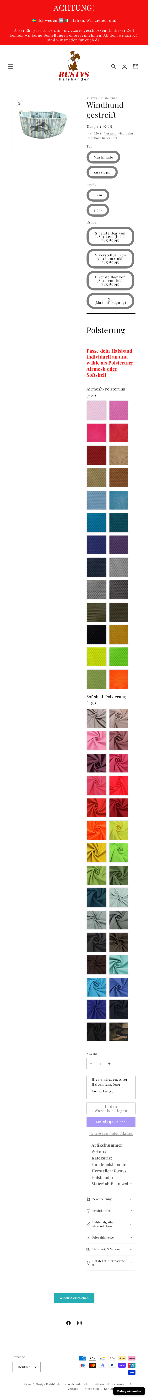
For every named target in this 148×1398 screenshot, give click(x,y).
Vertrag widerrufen (129, 1391)
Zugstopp (102, 172)
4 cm (98, 195)
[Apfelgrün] (97, 679)
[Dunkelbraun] (97, 965)
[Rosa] (97, 410)
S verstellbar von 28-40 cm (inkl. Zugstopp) (110, 236)
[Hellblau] (97, 500)
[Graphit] (119, 590)
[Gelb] (97, 853)
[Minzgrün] (119, 898)
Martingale (103, 157)
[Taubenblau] (119, 987)
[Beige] (97, 478)
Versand (110, 133)
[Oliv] (97, 612)
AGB (132, 1384)
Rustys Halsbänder (49, 1384)
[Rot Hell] (119, 433)
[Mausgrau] (119, 920)
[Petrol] (119, 523)
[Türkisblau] (119, 500)
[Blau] (97, 545)
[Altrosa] (119, 741)
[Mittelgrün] (119, 875)
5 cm (98, 210)
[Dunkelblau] (97, 567)
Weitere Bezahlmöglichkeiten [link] (111, 1133)
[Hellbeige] (119, 455)
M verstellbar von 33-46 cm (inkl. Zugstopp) (110, 258)
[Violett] (119, 545)
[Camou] (119, 1032)
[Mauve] (97, 763)
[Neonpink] (97, 786)
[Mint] (119, 965)
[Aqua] (97, 523)
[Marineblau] (119, 1009)
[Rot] (97, 455)
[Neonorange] (119, 679)
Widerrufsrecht (78, 1384)
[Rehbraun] (119, 478)
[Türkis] (97, 987)
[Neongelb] (97, 657)
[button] (10, 66)
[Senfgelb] (119, 635)
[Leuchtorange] (97, 830)
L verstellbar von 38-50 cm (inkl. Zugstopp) (110, 280)
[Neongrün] (119, 657)
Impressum (91, 1388)
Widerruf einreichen (74, 1298)
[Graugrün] (97, 920)
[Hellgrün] (97, 875)
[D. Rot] (119, 808)
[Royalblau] (97, 1009)
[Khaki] (119, 612)
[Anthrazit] (97, 942)
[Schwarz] (97, 635)
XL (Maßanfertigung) (110, 301)
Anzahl (92, 1054)
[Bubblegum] (119, 410)
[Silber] (119, 567)
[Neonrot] (119, 786)
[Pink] (97, 433)
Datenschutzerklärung (109, 1384)
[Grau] (97, 590)
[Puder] (119, 718)
